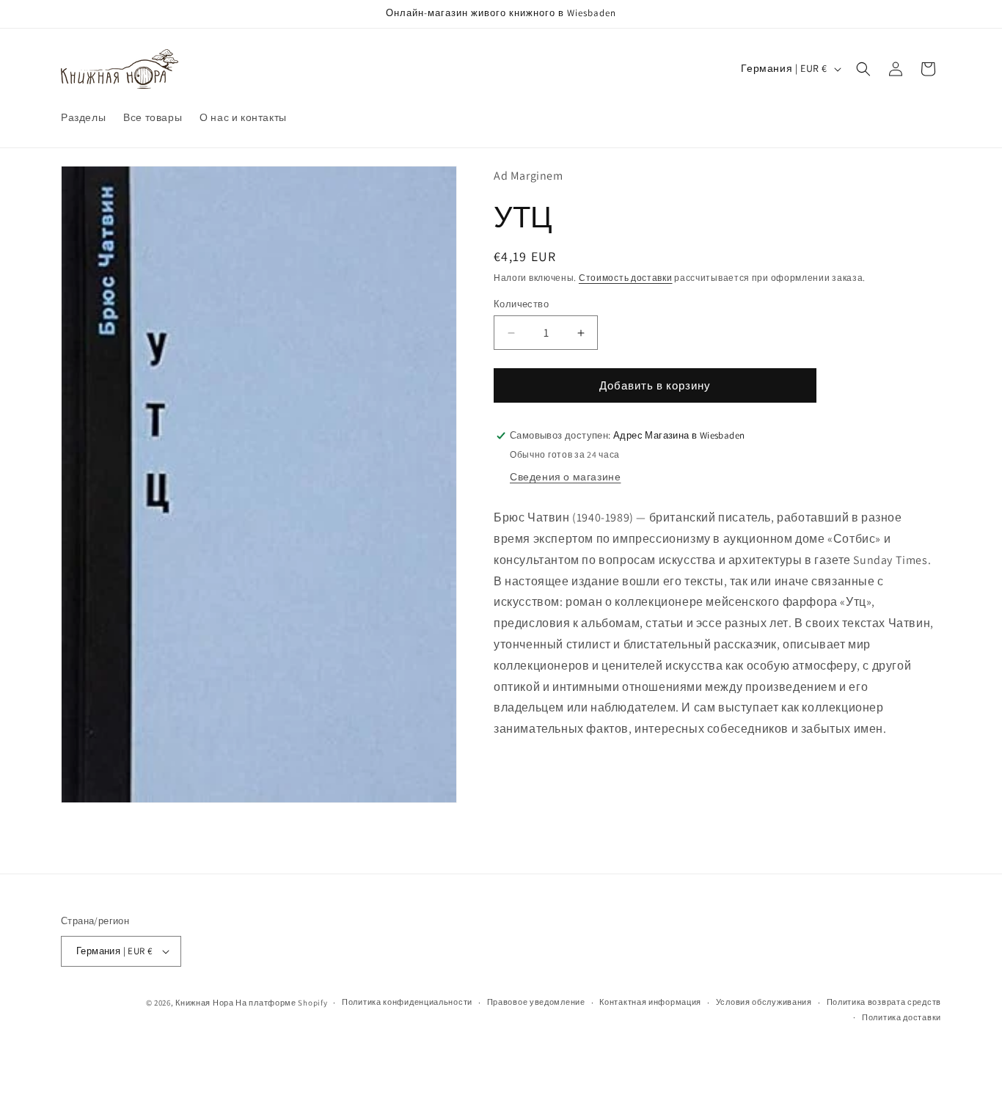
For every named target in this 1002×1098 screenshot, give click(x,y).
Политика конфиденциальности (407, 1002)
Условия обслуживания (764, 1002)
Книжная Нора (204, 1003)
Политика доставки (901, 1017)
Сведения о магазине (565, 476)
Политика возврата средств (884, 1002)
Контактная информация (650, 1002)
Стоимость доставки (626, 277)
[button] (863, 69)
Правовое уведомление (536, 1002)
